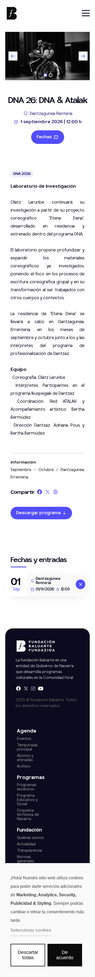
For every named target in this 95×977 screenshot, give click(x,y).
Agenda (26, 731)
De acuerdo (64, 955)
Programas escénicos (26, 787)
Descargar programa (38, 513)
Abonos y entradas (25, 758)
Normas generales (25, 859)
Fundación (29, 830)
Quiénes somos (30, 838)
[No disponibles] (80, 584)
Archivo (23, 766)
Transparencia (29, 850)
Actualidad (26, 844)
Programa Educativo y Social (27, 800)
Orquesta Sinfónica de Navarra (28, 815)
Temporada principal (27, 747)
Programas (31, 778)
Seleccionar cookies (31, 930)
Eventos (24, 739)
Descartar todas (28, 955)
